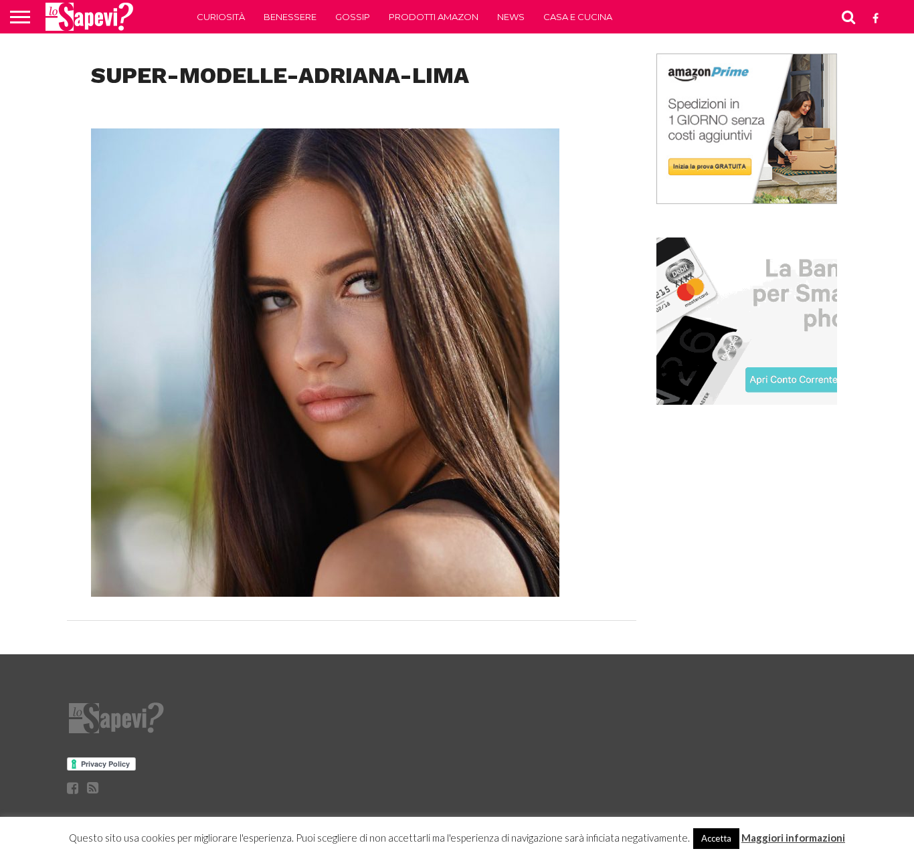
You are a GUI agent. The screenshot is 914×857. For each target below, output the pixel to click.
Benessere (290, 16)
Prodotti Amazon (433, 16)
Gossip (352, 16)
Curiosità (221, 16)
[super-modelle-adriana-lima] (325, 592)
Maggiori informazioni (793, 838)
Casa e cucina (577, 16)
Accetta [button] (716, 838)
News (511, 16)
